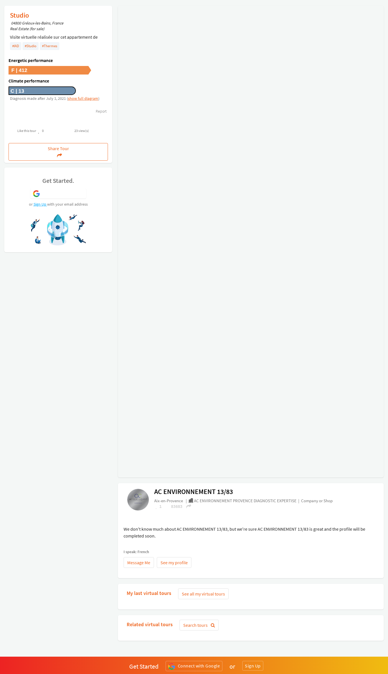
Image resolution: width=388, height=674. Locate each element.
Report (101, 111)
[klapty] (138, 499)
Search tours (195, 625)
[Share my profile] (187, 506)
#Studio (30, 46)
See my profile (174, 562)
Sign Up (40, 204)
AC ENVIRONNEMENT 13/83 (193, 491)
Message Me (138, 562)
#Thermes (49, 46)
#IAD (15, 46)
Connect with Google (199, 666)
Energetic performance (31, 60)
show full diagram (83, 98)
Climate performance (29, 81)
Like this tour (26, 131)
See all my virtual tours (203, 594)
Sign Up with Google (63, 193)
